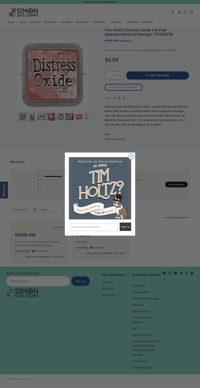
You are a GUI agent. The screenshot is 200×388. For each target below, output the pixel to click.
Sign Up (125, 226)
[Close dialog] (131, 156)
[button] (100, 188)
